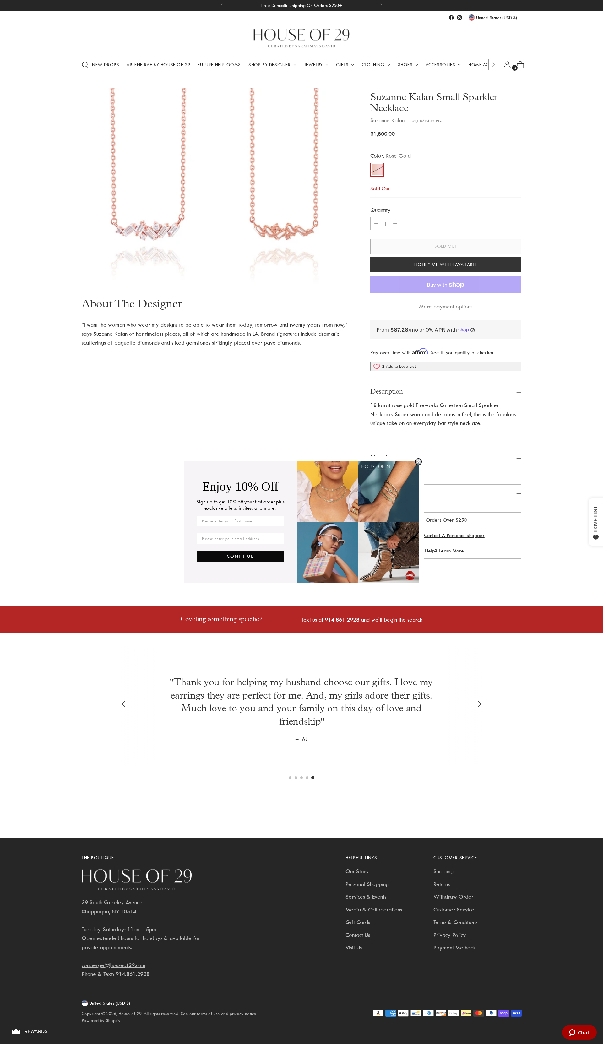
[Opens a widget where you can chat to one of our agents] (579, 1033)
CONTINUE (240, 556)
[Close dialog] (418, 462)
